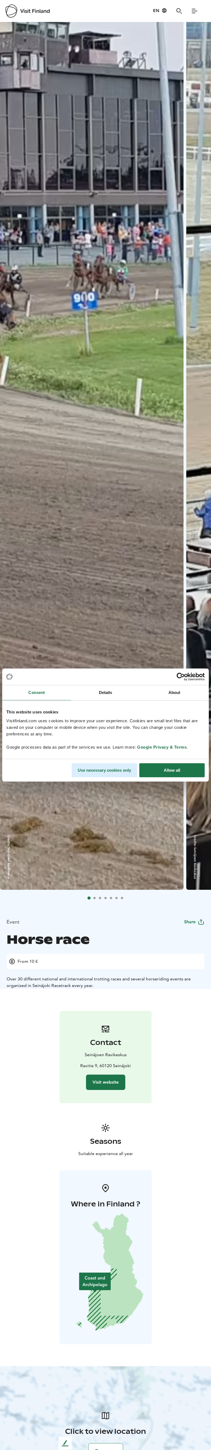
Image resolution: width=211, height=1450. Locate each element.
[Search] (179, 10)
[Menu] (194, 10)
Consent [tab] (36, 692)
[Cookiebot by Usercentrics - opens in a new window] (181, 677)
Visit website (106, 1082)
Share (190, 921)
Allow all (172, 770)
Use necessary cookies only (104, 770)
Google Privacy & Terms (162, 747)
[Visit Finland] (27, 11)
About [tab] (174, 692)
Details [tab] (105, 692)
